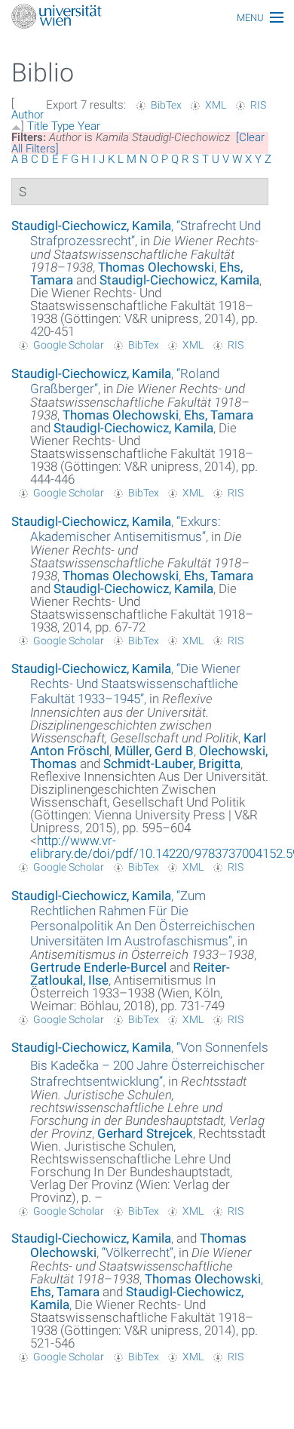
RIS (258, 105)
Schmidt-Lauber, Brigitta (171, 763)
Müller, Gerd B (154, 750)
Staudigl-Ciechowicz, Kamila (91, 225)
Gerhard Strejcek (145, 1133)
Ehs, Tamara (218, 415)
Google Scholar (68, 345)
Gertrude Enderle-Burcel (98, 967)
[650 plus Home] (147, 17)
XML (215, 105)
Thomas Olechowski (156, 267)
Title (37, 126)
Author (27, 114)
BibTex (166, 105)
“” (125, 529)
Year (89, 126)
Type (63, 126)
